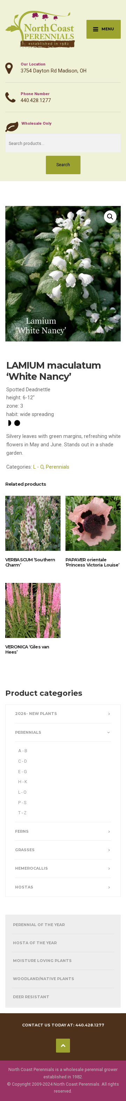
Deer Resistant (31, 997)
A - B (22, 750)
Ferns (22, 831)
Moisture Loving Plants (42, 960)
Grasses (25, 850)
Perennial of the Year (39, 925)
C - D (22, 761)
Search (63, 164)
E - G (22, 771)
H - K (22, 781)
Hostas (24, 887)
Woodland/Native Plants (43, 979)
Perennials (57, 467)
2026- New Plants (36, 713)
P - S (22, 802)
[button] (110, 216)
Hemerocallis (31, 868)
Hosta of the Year (35, 943)
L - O (38, 467)
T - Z (22, 812)
